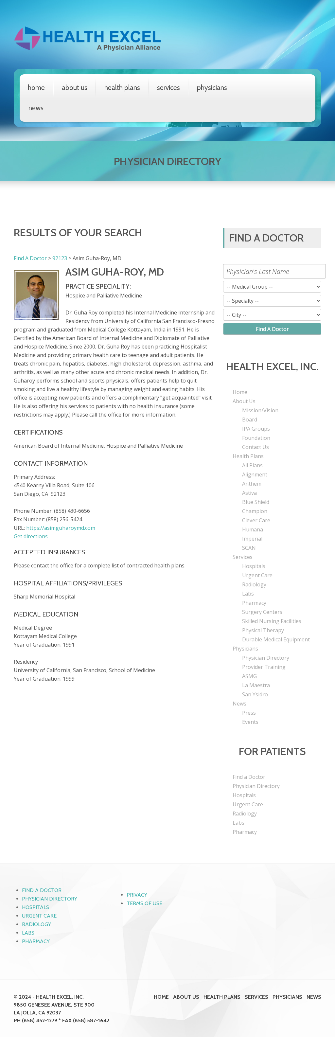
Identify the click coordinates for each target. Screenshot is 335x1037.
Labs (248, 593)
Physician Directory (265, 657)
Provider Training (264, 666)
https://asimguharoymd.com (60, 527)
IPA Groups (256, 428)
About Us (74, 87)
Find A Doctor (30, 258)
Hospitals (253, 566)
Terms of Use (144, 903)
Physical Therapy (263, 630)
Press (249, 712)
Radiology (254, 584)
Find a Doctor (249, 776)
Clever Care (256, 520)
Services (168, 87)
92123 (59, 258)
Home (36, 87)
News (36, 108)
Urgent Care (257, 575)
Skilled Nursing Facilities (271, 621)
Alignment (254, 474)
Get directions (31, 536)
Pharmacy (254, 602)
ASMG (249, 676)
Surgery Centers (262, 612)
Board (249, 419)
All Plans (252, 465)
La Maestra (256, 685)
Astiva (249, 492)
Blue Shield (255, 502)
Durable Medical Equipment (276, 639)
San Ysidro (255, 694)
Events (250, 721)
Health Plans (122, 87)
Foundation (256, 437)
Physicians (212, 87)
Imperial (252, 538)
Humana (252, 529)
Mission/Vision (260, 410)
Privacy (137, 895)
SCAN (249, 547)
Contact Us (255, 447)
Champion (254, 511)
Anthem (251, 483)
